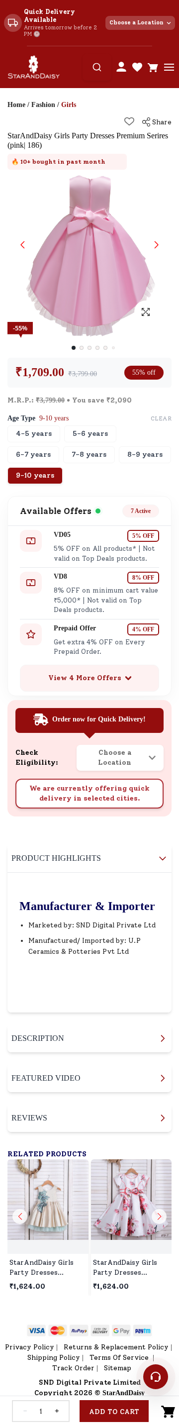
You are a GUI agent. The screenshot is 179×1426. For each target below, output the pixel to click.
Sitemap (117, 1368)
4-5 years (34, 433)
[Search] (97, 67)
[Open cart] (153, 67)
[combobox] (97, 67)
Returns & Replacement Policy (116, 1347)
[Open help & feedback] (155, 1376)
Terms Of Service (120, 1357)
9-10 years (35, 475)
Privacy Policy (29, 1347)
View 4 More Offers (84, 678)
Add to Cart (114, 1412)
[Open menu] (169, 67)
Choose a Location (136, 22)
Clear (161, 418)
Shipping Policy (53, 1357)
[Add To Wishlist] (129, 121)
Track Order (73, 1368)
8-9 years (145, 454)
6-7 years (33, 454)
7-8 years (89, 454)
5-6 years (90, 433)
